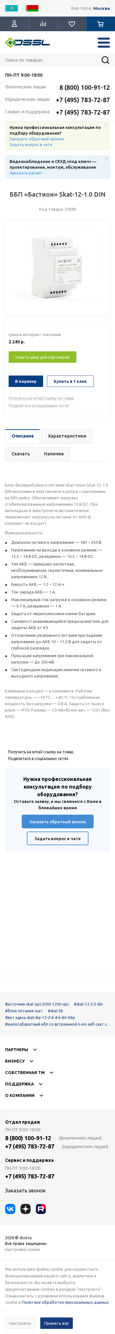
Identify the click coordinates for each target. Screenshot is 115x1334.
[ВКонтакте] (10, 1209)
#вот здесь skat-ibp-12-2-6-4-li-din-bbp (40, 1017)
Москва (101, 8)
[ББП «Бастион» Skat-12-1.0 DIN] (57, 269)
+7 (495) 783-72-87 (83, 99)
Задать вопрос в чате (31, 144)
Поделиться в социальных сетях (39, 406)
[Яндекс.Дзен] (25, 1209)
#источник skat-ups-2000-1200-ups (37, 1004)
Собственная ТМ (25, 1072)
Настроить (20, 1323)
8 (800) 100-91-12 (84, 87)
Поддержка (19, 1084)
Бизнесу (15, 1061)
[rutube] (41, 1209)
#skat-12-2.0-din (88, 1004)
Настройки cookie (22, 1249)
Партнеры (16, 1049)
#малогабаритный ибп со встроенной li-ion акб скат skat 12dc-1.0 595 (56, 1024)
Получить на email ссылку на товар (41, 398)
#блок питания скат (24, 1011)
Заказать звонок (25, 1190)
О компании (19, 1095)
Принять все (56, 1323)
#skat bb (55, 1011)
